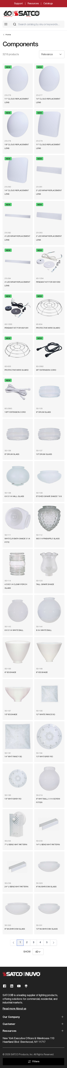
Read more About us (14, 1009)
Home (8, 34)
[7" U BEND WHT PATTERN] (18, 824)
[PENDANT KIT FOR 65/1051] (18, 307)
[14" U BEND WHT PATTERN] (49, 824)
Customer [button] (9, 1024)
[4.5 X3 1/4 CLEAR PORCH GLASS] (18, 564)
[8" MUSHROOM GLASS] (18, 908)
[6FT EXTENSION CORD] (49, 350)
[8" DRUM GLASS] (18, 434)
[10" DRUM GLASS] (49, 434)
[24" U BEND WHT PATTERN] (18, 866)
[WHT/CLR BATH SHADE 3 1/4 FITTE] (18, 518)
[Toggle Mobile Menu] (6, 24)
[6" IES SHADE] (18, 652)
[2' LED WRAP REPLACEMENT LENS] (49, 170)
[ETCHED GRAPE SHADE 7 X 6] (49, 476)
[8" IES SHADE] (49, 652)
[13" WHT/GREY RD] (49, 736)
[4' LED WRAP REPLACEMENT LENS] (18, 216)
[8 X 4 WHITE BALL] (49, 610)
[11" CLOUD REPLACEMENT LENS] (18, 78)
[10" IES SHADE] (18, 694)
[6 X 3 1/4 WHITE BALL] (18, 610)
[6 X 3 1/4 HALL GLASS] (18, 476)
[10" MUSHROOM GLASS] (49, 908)
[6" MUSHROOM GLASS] (49, 866)
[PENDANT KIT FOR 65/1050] (49, 262)
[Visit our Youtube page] (19, 986)
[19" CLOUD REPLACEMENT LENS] (18, 124)
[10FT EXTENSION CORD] (18, 392)
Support (18, 3)
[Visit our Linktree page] (26, 986)
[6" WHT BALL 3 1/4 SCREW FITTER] (49, 778)
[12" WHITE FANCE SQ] (49, 694)
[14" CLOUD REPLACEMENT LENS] (49, 78)
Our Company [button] (11, 1017)
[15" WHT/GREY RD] (18, 778)
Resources (33, 3)
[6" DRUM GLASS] (49, 392)
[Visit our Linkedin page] (12, 986)
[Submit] (15, 24)
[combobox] (37, 24)
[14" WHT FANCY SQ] (18, 736)
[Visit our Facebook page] (5, 986)
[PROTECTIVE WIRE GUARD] (49, 307)
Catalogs (48, 3)
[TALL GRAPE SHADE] (49, 564)
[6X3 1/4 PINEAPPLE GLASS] (49, 518)
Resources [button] (9, 1031)
